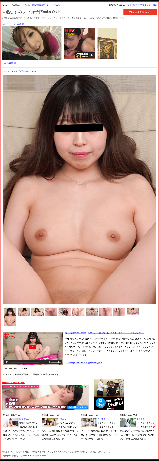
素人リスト (8, 71)
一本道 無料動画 (9, 63)
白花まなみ (24, 419)
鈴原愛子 (101, 419)
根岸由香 (140, 419)
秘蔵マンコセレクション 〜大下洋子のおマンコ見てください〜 (116, 333)
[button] (154, 426)
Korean (49, 5)
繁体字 (35, 5)
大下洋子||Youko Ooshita (25, 71)
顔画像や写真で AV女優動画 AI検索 (141, 5)
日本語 (57, 5)
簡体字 (42, 5)
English (28, 5)
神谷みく (62, 419)
